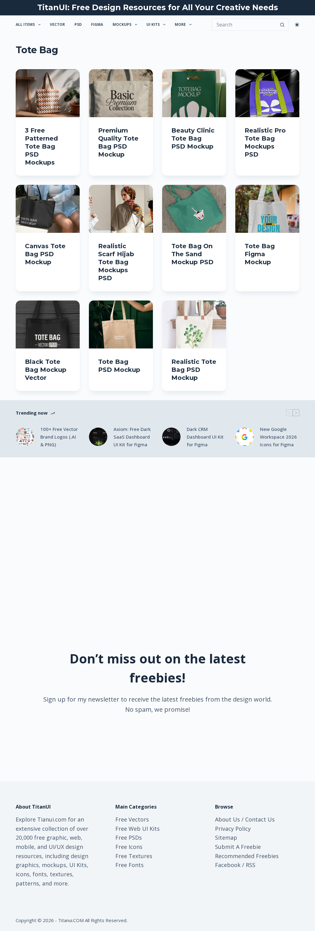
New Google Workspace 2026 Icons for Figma (278, 437)
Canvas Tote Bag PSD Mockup (45, 254)
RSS (250, 865)
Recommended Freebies (247, 856)
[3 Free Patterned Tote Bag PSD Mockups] (48, 93)
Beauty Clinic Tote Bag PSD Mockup (192, 138)
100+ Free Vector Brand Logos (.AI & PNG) (59, 437)
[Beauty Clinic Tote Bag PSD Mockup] (194, 93)
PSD (78, 24)
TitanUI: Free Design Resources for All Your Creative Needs (157, 7)
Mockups (122, 24)
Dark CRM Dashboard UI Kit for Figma (205, 437)
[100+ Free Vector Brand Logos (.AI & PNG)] (25, 437)
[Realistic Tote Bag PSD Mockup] (194, 324)
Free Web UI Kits (137, 828)
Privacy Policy (233, 828)
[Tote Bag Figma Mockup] (267, 209)
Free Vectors (132, 819)
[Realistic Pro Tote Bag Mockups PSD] (267, 93)
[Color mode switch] (297, 24)
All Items (25, 24)
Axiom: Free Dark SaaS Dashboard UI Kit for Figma (132, 437)
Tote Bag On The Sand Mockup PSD (192, 254)
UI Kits (153, 24)
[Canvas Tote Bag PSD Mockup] (48, 209)
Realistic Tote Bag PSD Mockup (193, 369)
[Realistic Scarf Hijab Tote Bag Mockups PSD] (121, 209)
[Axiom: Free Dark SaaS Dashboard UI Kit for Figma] (98, 437)
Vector (57, 24)
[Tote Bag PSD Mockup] (121, 324)
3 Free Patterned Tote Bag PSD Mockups (41, 146)
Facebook (228, 865)
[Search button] (282, 24)
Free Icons (128, 846)
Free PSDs (128, 837)
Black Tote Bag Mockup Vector (45, 369)
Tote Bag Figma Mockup (260, 254)
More (180, 24)
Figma (97, 24)
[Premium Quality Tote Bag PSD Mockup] (121, 93)
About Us (227, 819)
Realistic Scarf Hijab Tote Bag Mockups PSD (116, 262)
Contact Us (260, 819)
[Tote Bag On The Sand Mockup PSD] (194, 209)
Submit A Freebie (238, 846)
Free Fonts (129, 865)
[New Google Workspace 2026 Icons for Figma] (244, 437)
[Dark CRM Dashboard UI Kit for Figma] (171, 437)
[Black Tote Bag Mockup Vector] (48, 324)
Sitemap (226, 837)
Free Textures (133, 856)
